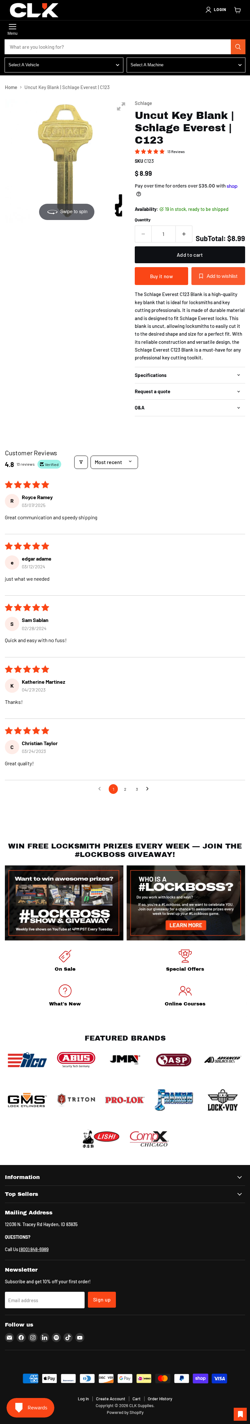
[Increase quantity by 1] (184, 234)
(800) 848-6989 (34, 1249)
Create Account (110, 1398)
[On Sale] (65, 962)
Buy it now (161, 276)
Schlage (143, 103)
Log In (83, 1398)
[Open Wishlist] (240, 1414)
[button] (215, 9)
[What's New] (65, 996)
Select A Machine (147, 64)
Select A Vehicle (23, 64)
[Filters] (81, 462)
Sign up (102, 1299)
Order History (160, 1398)
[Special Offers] (185, 962)
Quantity (143, 219)
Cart (136, 1398)
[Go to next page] (149, 789)
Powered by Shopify (125, 1412)
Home (11, 87)
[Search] (238, 46)
